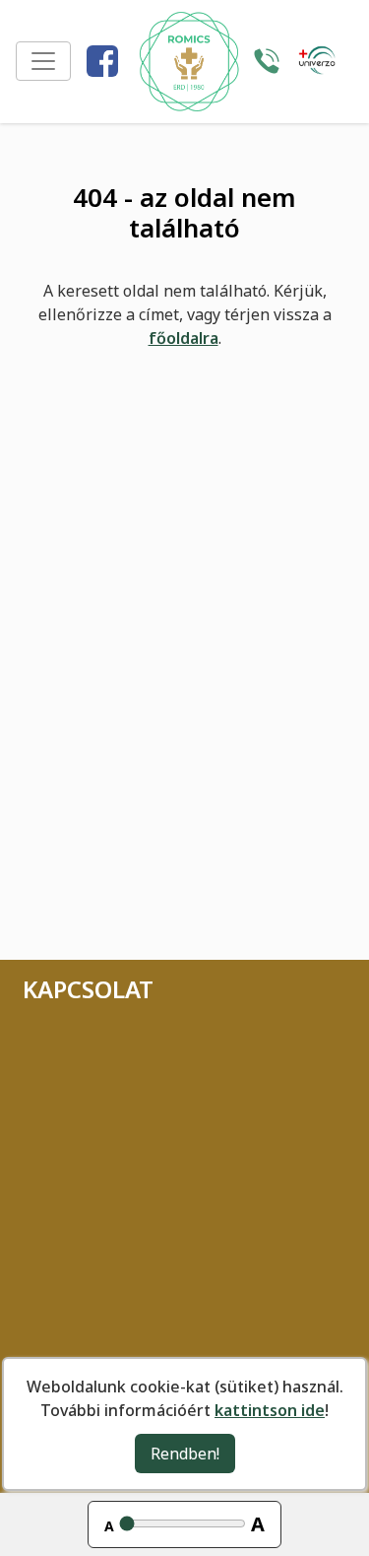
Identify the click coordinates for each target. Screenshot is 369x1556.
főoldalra (183, 338)
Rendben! (185, 1453)
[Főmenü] (43, 61)
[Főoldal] (189, 61)
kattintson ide (270, 1410)
